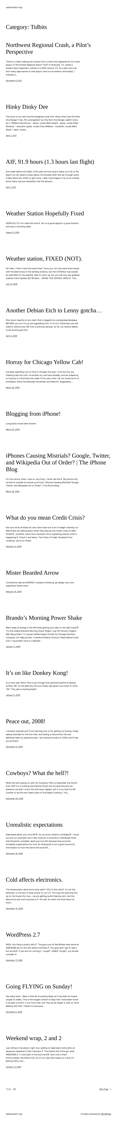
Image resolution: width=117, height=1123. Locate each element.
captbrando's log (14, 7)
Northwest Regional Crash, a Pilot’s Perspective (48, 48)
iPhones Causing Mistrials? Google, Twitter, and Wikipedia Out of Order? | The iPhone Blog (58, 462)
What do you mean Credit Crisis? (45, 517)
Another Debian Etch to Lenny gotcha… (54, 310)
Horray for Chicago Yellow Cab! (44, 362)
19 (14, 1089)
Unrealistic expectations (34, 824)
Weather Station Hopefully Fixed (45, 213)
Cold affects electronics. (34, 879)
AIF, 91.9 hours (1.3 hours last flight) (50, 161)
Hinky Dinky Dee (27, 106)
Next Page (105, 1089)
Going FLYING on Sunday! (39, 986)
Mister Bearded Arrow (32, 572)
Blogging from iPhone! (33, 413)
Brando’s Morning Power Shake (44, 617)
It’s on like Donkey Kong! (37, 673)
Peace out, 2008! (25, 721)
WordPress (106, 1114)
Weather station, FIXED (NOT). (44, 258)
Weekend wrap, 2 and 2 (34, 1038)
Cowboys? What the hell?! (37, 773)
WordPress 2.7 (23, 934)
